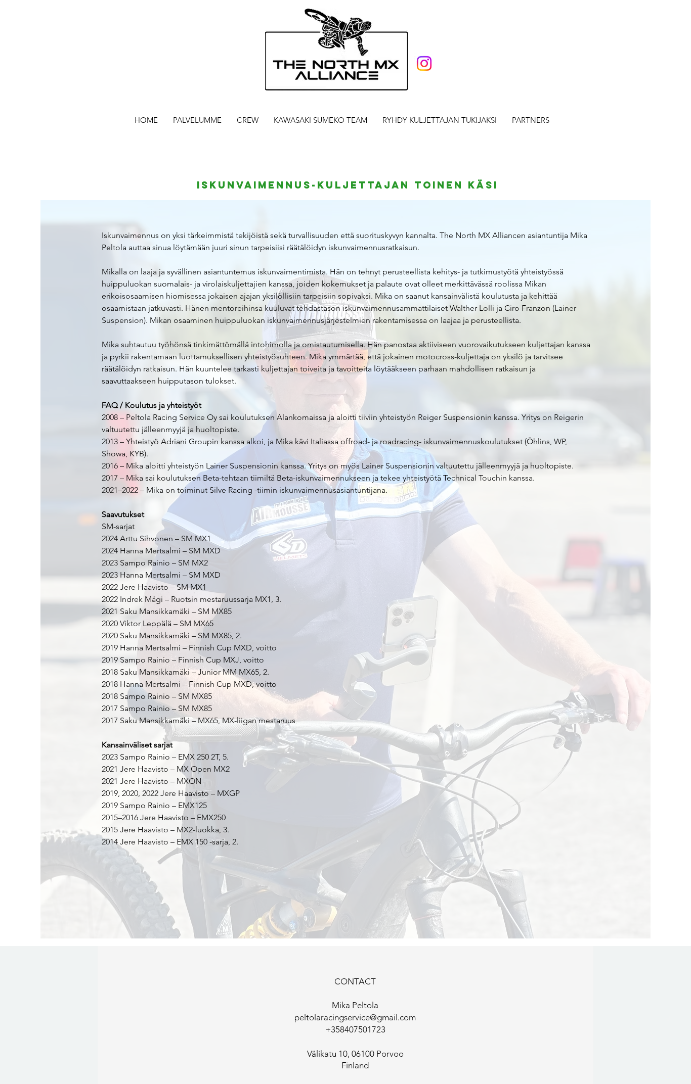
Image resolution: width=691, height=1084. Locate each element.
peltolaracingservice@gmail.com (355, 1017)
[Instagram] (424, 63)
